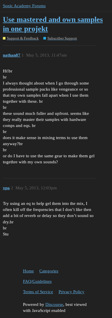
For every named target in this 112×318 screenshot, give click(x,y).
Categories (48, 271)
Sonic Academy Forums (24, 5)
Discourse (54, 304)
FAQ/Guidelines (37, 281)
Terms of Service (38, 291)
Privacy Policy (71, 291)
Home (28, 271)
